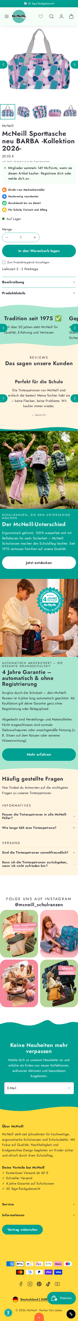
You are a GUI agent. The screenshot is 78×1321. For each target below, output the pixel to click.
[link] (61, 16)
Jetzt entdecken (39, 562)
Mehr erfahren (39, 754)
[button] (7, 16)
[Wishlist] (40, 16)
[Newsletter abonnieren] (69, 1088)
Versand (17, 161)
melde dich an (18, 178)
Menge (7, 229)
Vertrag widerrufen (22, 1229)
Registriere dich (52, 173)
